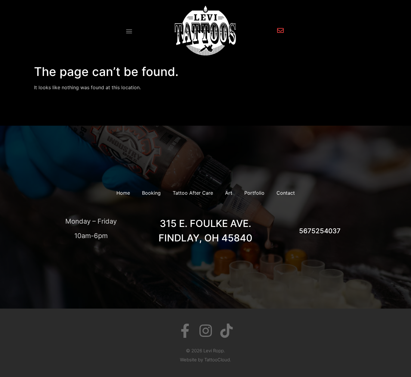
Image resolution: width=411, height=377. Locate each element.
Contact (286, 193)
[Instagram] (206, 331)
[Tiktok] (226, 331)
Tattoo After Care (193, 193)
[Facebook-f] (185, 331)
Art (228, 193)
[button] (129, 31)
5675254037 (320, 231)
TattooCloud (217, 360)
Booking (151, 193)
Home (123, 193)
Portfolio (254, 193)
